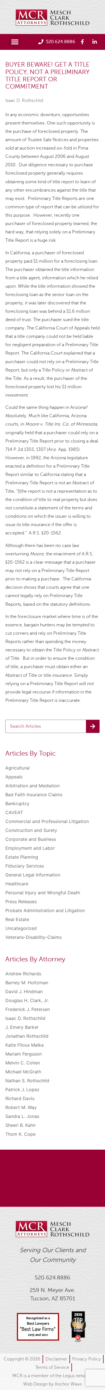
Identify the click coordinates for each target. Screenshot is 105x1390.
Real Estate (17, 919)
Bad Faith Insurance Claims (33, 794)
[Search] (92, 726)
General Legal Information (32, 875)
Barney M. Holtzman (26, 982)
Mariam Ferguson (23, 1054)
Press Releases (21, 901)
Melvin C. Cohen (22, 1063)
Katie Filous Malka (24, 1045)
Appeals (13, 777)
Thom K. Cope (20, 1134)
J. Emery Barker (22, 1027)
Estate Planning (21, 857)
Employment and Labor (30, 848)
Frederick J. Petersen (27, 1009)
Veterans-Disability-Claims (33, 937)
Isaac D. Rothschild (24, 100)
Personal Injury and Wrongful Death (42, 892)
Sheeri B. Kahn (20, 1125)
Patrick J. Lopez (22, 1089)
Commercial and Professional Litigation (47, 821)
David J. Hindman (24, 991)
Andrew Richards (23, 973)
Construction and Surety (31, 830)
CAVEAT (14, 812)
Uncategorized (21, 928)
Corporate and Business (30, 839)
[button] (15, 42)
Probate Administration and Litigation (45, 910)
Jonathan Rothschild (26, 1036)
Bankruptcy (17, 803)
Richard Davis (19, 1098)
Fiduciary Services (24, 866)
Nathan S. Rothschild (27, 1080)
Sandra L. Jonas (22, 1116)
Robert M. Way (21, 1107)
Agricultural (17, 768)
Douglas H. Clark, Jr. (27, 1000)
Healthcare (16, 883)
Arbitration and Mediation (32, 785)
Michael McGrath (23, 1071)
